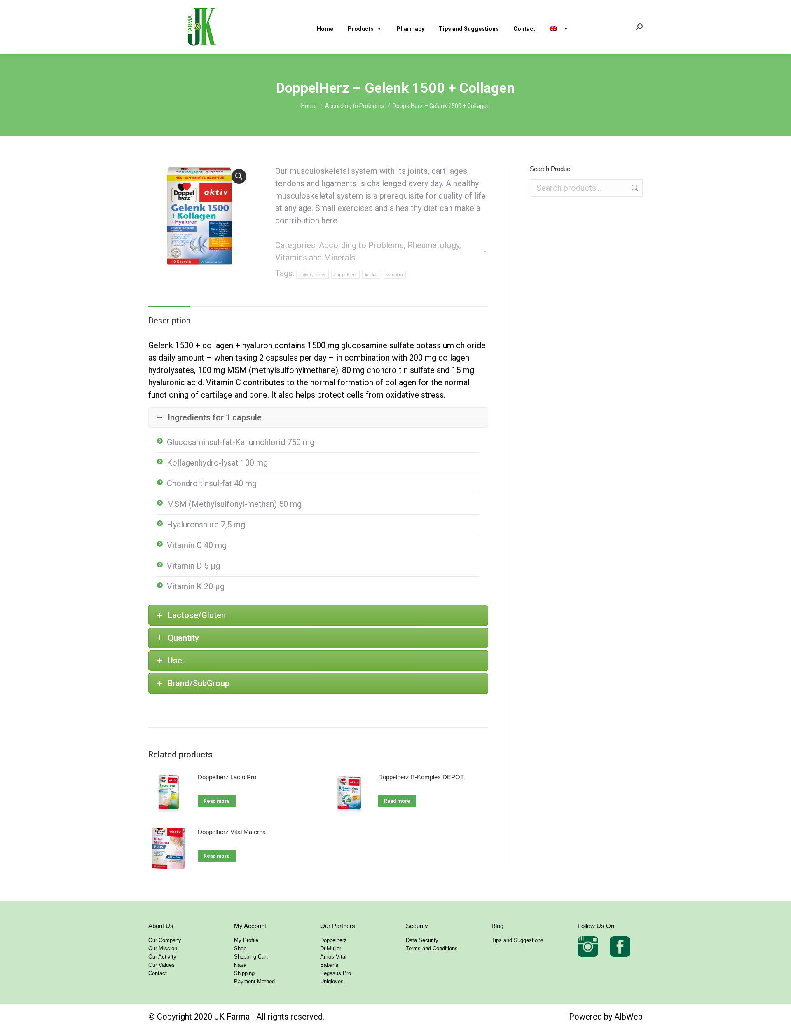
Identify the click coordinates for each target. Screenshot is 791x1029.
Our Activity (162, 957)
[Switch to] (562, 27)
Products (361, 29)
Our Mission (162, 948)
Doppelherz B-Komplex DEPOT (421, 777)
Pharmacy (410, 29)
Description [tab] (169, 321)
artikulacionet (312, 274)
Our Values (161, 965)
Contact (524, 29)
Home (325, 29)
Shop (240, 948)
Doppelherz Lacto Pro (227, 777)
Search (634, 188)
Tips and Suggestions (469, 29)
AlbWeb (628, 1017)
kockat (371, 274)
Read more (217, 801)
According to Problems (361, 245)
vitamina (394, 274)
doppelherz (345, 274)
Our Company (164, 940)
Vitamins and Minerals (315, 258)
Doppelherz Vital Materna (232, 831)
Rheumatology (433, 245)
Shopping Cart (251, 957)
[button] (239, 176)
